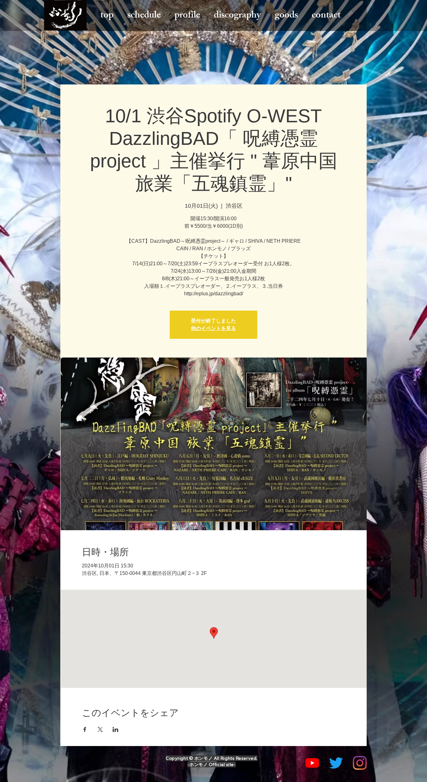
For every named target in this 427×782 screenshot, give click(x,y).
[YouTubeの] (312, 763)
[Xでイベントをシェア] (100, 729)
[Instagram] (360, 763)
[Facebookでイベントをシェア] (85, 729)
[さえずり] (336, 763)
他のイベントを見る (213, 328)
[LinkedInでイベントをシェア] (115, 729)
